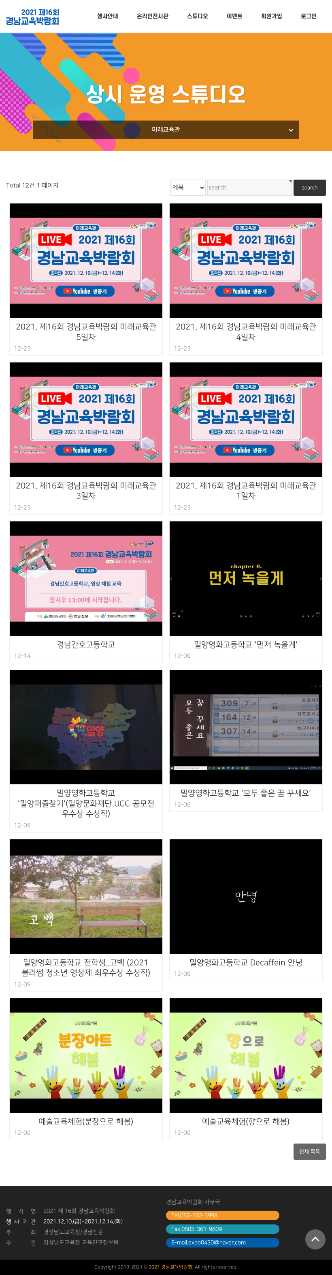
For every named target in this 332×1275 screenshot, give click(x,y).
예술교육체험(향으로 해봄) (245, 1121)
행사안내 (107, 16)
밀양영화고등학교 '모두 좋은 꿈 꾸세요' (246, 793)
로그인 (309, 16)
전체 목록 (309, 1151)
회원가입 (271, 16)
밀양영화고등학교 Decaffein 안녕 (245, 962)
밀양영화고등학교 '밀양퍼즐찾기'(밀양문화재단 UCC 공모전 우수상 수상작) (86, 803)
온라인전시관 (152, 16)
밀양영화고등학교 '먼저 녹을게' (246, 644)
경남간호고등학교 (86, 644)
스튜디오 (197, 16)
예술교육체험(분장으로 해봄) (85, 1121)
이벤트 (235, 16)
